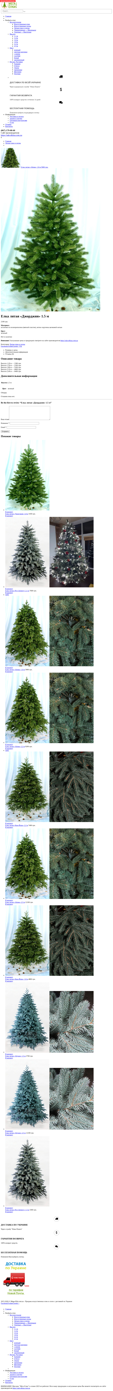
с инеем (17, 54)
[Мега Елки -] (9, 8)
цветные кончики (20, 52)
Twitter (10, 346)
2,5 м (16, 46)
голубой (17, 56)
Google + (16, 346)
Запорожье (18, 70)
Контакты (9, 126)
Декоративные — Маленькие (25, 30)
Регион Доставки (16, 62)
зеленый (17, 50)
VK (20, 346)
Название (5, 423)
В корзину (9, 512)
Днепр (16, 68)
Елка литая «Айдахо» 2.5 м (15, 1133)
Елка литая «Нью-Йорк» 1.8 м (16, 979)
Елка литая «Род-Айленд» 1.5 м (17, 1210)
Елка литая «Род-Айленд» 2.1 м (17, 591)
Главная (8, 16)
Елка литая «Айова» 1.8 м (15, 670)
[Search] (24, 11)
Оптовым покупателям (18, 120)
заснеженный (19, 60)
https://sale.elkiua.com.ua (11, 135)
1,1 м (16, 36)
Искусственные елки (22, 24)
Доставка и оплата (17, 116)
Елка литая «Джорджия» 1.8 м (16, 514)
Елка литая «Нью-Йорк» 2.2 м (16, 825)
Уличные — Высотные (22, 32)
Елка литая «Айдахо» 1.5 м (15, 1056)
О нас (12, 122)
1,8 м (16, 42)
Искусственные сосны (22, 26)
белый (16, 58)
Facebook (4, 346)
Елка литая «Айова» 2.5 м (15, 902)
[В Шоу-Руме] (58, 708)
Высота (12, 34)
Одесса (16, 66)
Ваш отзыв (5, 419)
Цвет (11, 48)
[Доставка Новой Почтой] (58, 552)
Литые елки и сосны (22, 28)
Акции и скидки (16, 118)
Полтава (17, 74)
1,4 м (16, 38)
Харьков (17, 64)
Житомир (17, 72)
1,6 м (16, 40)
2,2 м (16, 44)
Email (3, 427)
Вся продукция (15, 22)
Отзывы (8, 124)
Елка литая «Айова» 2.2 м (15, 746)
